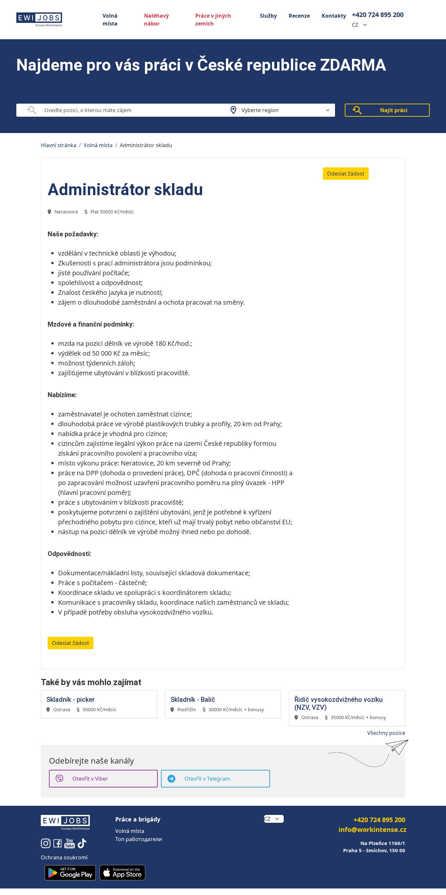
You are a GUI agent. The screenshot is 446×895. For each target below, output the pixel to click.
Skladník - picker (70, 699)
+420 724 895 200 (378, 14)
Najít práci (393, 110)
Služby (268, 15)
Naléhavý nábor (156, 19)
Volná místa (110, 19)
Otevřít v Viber (90, 778)
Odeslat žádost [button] (345, 173)
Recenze (299, 15)
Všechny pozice (386, 732)
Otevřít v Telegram (207, 778)
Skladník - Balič (192, 699)
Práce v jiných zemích (213, 19)
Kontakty (334, 15)
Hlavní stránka (58, 145)
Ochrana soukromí (64, 857)
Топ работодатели (138, 839)
